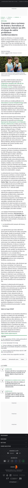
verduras (4, 359)
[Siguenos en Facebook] (15, 461)
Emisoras (10, 17)
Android (11, 453)
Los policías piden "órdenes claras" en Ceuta (9, 1)
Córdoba (3, 18)
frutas (22, 359)
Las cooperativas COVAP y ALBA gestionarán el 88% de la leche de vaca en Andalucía (14, 339)
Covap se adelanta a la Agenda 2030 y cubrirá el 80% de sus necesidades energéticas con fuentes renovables (14, 347)
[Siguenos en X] (19, 461)
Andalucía (16, 17)
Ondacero (3, 17)
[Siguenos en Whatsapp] (23, 461)
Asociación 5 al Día (6, 87)
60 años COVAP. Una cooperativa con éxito (13, 354)
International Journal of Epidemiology (12, 102)
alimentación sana (13, 359)
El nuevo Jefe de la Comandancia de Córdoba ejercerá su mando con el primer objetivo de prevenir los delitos (15, 373)
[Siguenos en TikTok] (8, 461)
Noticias (9, 18)
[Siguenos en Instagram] (12, 461)
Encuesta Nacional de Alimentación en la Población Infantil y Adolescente (13, 122)
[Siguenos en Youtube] (4, 461)
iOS (20, 453)
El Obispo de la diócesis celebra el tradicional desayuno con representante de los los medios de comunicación (15, 384)
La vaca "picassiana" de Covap (10, 343)
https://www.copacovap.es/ (9, 333)
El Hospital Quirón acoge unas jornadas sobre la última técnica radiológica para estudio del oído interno (14, 395)
